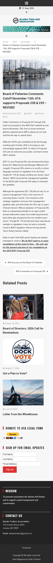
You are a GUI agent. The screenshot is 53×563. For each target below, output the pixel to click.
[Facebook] (26, 12)
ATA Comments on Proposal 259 (30, 271)
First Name (8, 454)
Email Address (10, 464)
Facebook (26, 547)
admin (29, 113)
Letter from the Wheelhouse (20, 414)
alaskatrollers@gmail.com (20, 533)
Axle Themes (35, 559)
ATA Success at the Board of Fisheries (25, 262)
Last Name (8, 459)
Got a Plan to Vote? (15, 373)
